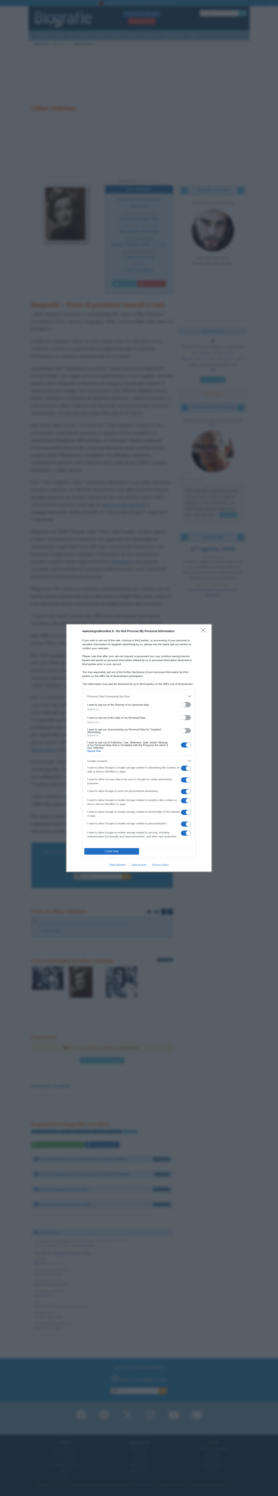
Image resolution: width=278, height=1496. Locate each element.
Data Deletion (117, 864)
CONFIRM (112, 851)
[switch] (186, 704)
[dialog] (139, 748)
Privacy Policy (160, 864)
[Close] (204, 631)
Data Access (139, 864)
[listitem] (139, 696)
